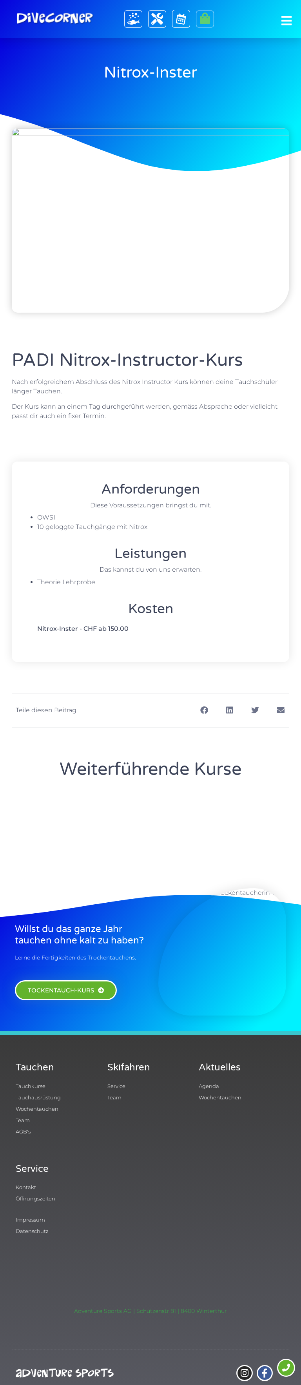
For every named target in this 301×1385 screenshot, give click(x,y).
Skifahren (128, 1067)
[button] (204, 710)
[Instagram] (244, 1373)
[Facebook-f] (265, 1373)
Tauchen (35, 1067)
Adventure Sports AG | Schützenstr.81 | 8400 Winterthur (150, 1310)
